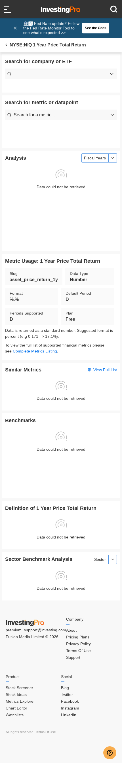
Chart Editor (16, 708)
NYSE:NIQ (21, 44)
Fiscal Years (95, 158)
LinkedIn (68, 715)
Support (73, 657)
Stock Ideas (16, 694)
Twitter (67, 694)
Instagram (70, 708)
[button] (64, 28)
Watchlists (15, 715)
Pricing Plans (77, 637)
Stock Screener (19, 687)
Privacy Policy (78, 644)
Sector (100, 559)
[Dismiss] (16, 28)
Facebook (70, 701)
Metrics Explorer (20, 701)
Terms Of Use (78, 650)
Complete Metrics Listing (35, 351)
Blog (65, 687)
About (71, 630)
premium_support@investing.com (36, 630)
